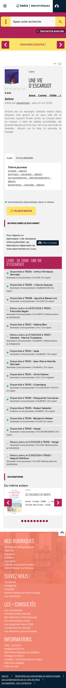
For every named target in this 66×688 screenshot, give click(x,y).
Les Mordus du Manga (17, 627)
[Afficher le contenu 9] (44, 521)
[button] (59, 6)
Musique (9, 554)
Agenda (9, 550)
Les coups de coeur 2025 (18, 624)
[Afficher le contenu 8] (41, 521)
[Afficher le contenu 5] (31, 521)
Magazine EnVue (14, 648)
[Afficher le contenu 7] (38, 521)
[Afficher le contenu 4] (28, 521)
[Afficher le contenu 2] (22, 521)
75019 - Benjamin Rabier (39, 418)
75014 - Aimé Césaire (37, 374)
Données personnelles (29, 659)
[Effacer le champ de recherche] (53, 22)
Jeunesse (9, 561)
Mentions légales (14, 662)
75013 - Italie (32, 351)
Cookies (9, 659)
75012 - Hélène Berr (36, 324)
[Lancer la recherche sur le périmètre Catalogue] (60, 22)
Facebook (10, 582)
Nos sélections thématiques (20, 617)
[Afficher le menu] (5, 6)
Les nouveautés (13, 610)
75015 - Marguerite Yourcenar (41, 398)
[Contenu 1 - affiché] (19, 521)
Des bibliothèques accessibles (21, 652)
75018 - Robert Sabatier (38, 408)
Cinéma (9, 557)
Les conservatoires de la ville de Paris (21, 679)
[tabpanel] (33, 176)
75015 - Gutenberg (35, 384)
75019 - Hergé (33, 428)
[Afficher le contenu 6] (34, 521)
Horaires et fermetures (17, 613)
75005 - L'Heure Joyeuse (38, 284)
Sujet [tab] (10, 158)
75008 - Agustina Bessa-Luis (41, 298)
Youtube (9, 589)
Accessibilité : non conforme (16, 683)
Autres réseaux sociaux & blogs (22, 592)
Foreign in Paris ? (14, 655)
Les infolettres (12, 596)
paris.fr (5, 676)
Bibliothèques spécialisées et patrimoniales (37, 676)
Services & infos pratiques (19, 547)
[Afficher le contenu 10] (47, 521)
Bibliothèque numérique (19, 568)
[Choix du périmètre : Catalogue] (6, 22)
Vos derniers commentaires (20, 631)
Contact (16, 645)
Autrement (23, 103)
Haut (61, 532)
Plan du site (11, 666)
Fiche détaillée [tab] (24, 158)
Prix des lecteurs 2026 (17, 620)
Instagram (10, 585)
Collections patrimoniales (19, 564)
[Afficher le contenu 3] (25, 521)
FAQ (6, 645)
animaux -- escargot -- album (25, 174)
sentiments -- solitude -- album (26, 184)
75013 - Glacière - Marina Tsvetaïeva (31, 336)
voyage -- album (17, 170)
